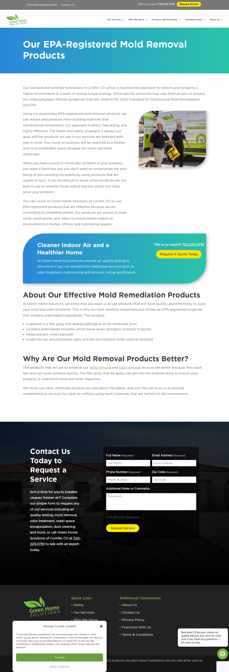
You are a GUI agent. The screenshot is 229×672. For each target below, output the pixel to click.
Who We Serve (136, 19)
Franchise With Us (136, 627)
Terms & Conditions (137, 634)
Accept (60, 657)
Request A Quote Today (179, 254)
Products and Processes (164, 19)
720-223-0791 (167, 4)
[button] (101, 626)
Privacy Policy (133, 620)
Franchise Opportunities (41, 4)
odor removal (129, 367)
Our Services (114, 19)
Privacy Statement (59, 666)
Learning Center (193, 19)
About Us (215, 19)
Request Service (189, 4)
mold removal (100, 367)
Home (78, 605)
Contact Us (68, 4)
